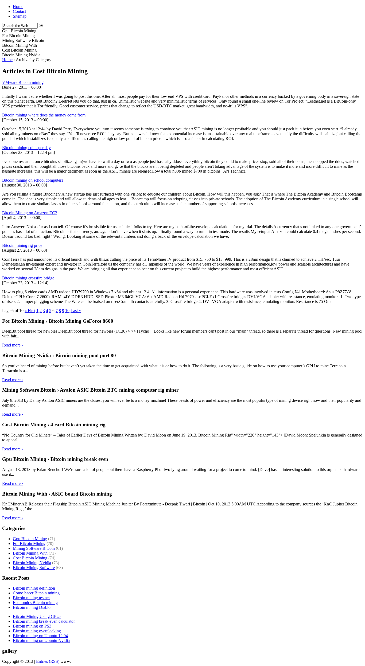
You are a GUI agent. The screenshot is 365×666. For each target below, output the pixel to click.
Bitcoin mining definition (34, 588)
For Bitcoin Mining (29, 543)
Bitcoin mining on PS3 (32, 626)
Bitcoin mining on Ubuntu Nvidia (41, 640)
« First (30, 310)
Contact (19, 11)
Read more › (12, 345)
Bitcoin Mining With (30, 553)
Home (18, 6)
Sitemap (19, 16)
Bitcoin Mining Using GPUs (37, 616)
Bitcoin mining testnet (31, 597)
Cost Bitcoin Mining (30, 558)
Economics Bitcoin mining (35, 602)
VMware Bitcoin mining (23, 82)
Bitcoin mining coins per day (26, 147)
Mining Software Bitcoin (34, 548)
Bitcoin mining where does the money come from (44, 115)
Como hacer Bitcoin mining (36, 593)
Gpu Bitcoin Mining (30, 538)
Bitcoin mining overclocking (37, 631)
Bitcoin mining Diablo (32, 607)
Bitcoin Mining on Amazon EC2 (29, 213)
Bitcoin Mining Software (34, 567)
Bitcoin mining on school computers (32, 180)
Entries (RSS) (47, 661)
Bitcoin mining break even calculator (44, 621)
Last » (76, 310)
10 (67, 310)
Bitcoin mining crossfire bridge (28, 278)
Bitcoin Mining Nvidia (32, 562)
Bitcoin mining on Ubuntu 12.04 (40, 635)
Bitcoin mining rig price (22, 245)
